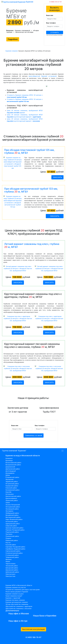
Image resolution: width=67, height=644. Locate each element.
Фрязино (9, 559)
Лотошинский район (13, 507)
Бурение (29, 2)
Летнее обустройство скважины (17, 604)
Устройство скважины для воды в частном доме (23, 589)
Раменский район (12, 540)
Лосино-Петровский (13, 505)
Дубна (8, 475)
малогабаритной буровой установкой (43, 76)
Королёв (8, 492)
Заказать (57, 177)
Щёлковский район (12, 572)
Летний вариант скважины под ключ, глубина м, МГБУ (31, 245)
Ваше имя (49, 15)
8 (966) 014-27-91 (56, 2)
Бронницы (9, 460)
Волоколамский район (13, 462)
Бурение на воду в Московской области (23, 456)
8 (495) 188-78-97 (33, 637)
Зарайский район (12, 481)
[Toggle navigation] (36, 1)
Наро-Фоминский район (14, 519)
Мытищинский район (13, 517)
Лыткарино (9, 511)
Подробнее (13, 39)
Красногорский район (13, 496)
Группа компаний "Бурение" (14, 451)
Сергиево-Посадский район (15, 547)
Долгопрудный (11, 471)
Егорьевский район (12, 477)
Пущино (8, 538)
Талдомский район (12, 557)
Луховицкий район (12, 509)
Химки (8, 561)
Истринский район (12, 483)
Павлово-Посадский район (15, 530)
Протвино (9, 534)
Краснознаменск (11, 498)
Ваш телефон (51, 23)
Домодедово (10, 473)
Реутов (8, 542)
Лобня (8, 502)
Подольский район (12, 532)
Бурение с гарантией (13, 598)
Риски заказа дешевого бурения (17, 592)
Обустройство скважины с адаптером (19, 606)
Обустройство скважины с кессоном (18, 608)
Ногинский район (12, 521)
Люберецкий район (12, 513)
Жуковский (9, 479)
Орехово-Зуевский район (14, 528)
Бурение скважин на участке (16, 587)
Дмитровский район (13, 469)
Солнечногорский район (14, 553)
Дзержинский (10, 467)
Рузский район (11, 545)
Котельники (10, 494)
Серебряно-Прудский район (15, 549)
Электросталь (10, 576)
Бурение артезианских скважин (17, 602)
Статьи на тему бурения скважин (20, 582)
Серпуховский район (13, 551)
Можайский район (12, 515)
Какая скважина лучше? (14, 596)
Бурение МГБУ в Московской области (19, 585)
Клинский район (11, 488)
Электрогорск (10, 574)
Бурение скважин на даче (14, 594)
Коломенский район (12, 490)
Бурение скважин (12, 51)
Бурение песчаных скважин (15, 600)
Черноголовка (10, 563)
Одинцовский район (13, 523)
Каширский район (12, 486)
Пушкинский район (12, 536)
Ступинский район (12, 555)
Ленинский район (12, 500)
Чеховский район (12, 566)
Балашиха (9, 458)
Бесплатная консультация (33, 629)
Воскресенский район (13, 465)
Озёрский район (11, 526)
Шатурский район (12, 568)
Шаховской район (12, 570)
